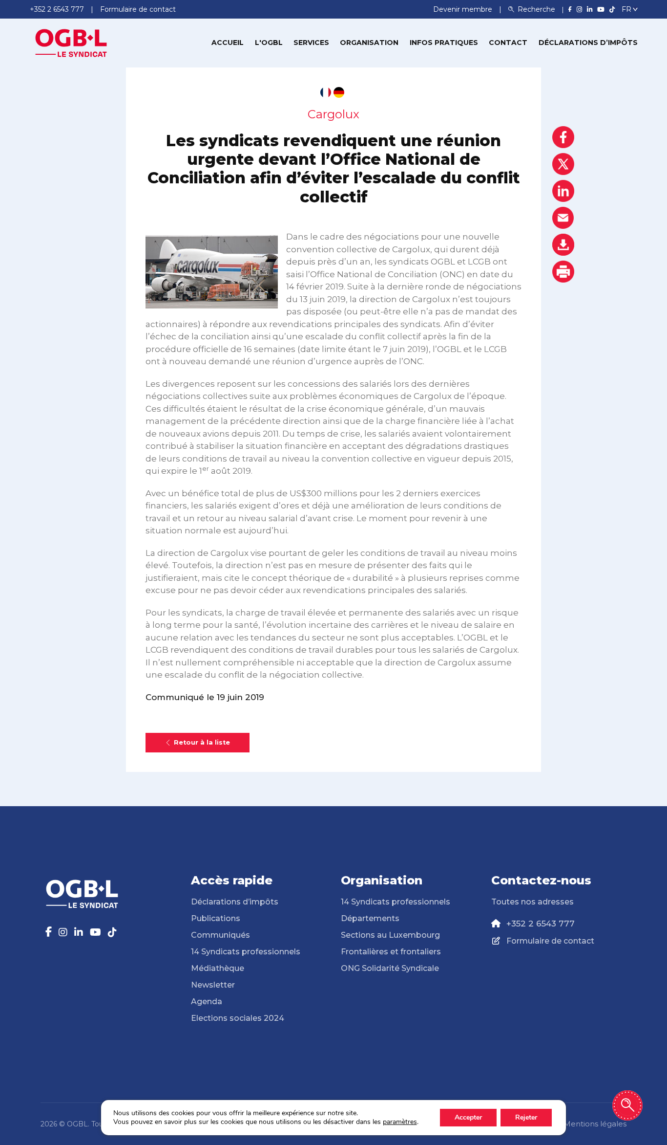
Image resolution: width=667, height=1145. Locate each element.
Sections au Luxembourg (390, 935)
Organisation (369, 42)
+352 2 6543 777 (540, 923)
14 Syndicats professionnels (245, 951)
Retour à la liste (202, 742)
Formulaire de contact (550, 941)
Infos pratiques (444, 42)
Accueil (227, 42)
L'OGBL (269, 42)
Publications (215, 918)
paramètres (400, 1122)
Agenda (206, 1001)
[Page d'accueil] (71, 42)
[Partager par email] (563, 218)
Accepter (468, 1117)
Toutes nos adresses (532, 901)
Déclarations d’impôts (588, 42)
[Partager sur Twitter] (563, 164)
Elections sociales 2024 (237, 1018)
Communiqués (220, 935)
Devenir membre (463, 9)
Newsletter (213, 985)
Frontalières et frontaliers (391, 951)
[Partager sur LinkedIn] (563, 191)
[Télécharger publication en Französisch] (325, 92)
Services (311, 42)
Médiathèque (217, 968)
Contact (508, 42)
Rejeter (526, 1117)
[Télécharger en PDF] (563, 245)
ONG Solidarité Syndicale (390, 968)
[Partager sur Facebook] (563, 137)
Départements (370, 918)
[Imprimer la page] (563, 272)
